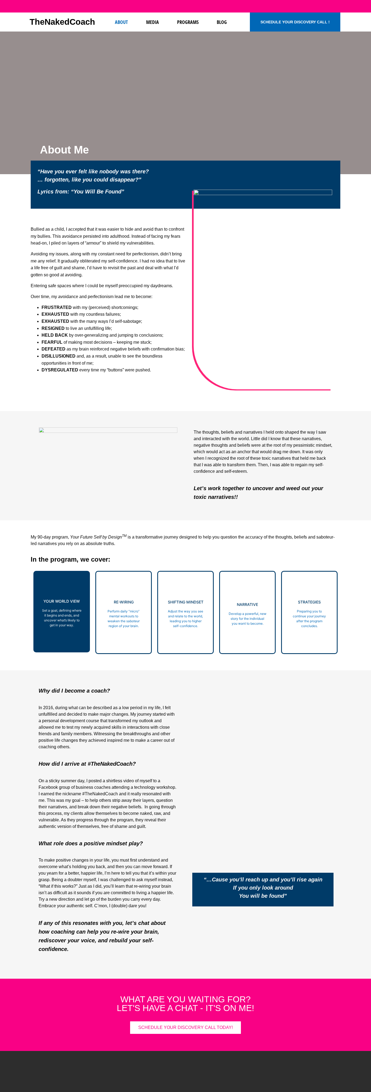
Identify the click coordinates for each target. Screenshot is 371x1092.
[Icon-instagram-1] (313, 6)
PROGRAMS (188, 22)
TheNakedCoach (62, 22)
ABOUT (121, 22)
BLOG (222, 22)
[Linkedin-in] (291, 6)
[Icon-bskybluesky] (324, 6)
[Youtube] (302, 6)
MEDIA (152, 22)
